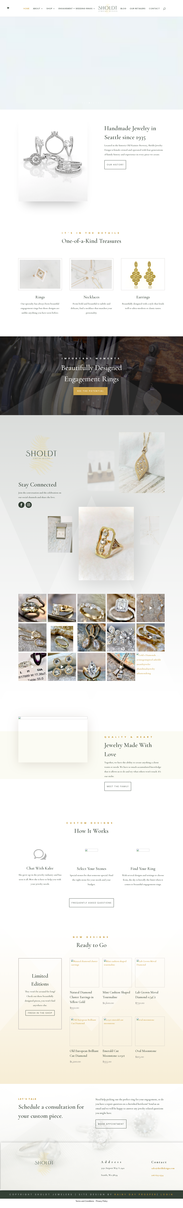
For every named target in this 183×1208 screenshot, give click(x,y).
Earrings (143, 297)
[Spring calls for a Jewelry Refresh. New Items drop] (121, 667)
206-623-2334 (157, 1175)
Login (167, 1194)
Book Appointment (111, 1124)
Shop (49, 9)
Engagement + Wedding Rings (76, 9)
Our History (115, 164)
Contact (154, 9)
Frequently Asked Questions (91, 902)
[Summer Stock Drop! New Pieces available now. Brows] (32, 637)
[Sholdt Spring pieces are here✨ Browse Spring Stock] (62, 667)
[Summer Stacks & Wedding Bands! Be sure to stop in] (32, 608)
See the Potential (90, 391)
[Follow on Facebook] (21, 505)
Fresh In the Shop (40, 1012)
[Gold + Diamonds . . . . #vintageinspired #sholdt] (151, 667)
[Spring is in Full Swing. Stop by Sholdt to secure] (151, 637)
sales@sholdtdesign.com (162, 1168)
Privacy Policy (101, 1201)
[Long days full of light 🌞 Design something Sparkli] (151, 608)
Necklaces (91, 297)
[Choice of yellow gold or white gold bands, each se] (62, 637)
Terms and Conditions (85, 1201)
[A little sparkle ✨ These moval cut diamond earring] (91, 637)
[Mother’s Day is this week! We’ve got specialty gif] (121, 637)
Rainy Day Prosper (136, 1194)
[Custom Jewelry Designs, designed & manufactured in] (62, 608)
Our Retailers (137, 9)
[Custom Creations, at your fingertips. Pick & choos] (91, 608)
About (36, 9)
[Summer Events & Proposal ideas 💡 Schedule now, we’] (121, 608)
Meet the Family (118, 786)
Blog (123, 9)
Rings (40, 297)
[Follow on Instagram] (29, 505)
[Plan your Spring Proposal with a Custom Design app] (91, 667)
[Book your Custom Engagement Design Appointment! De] (32, 667)
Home (26, 9)
